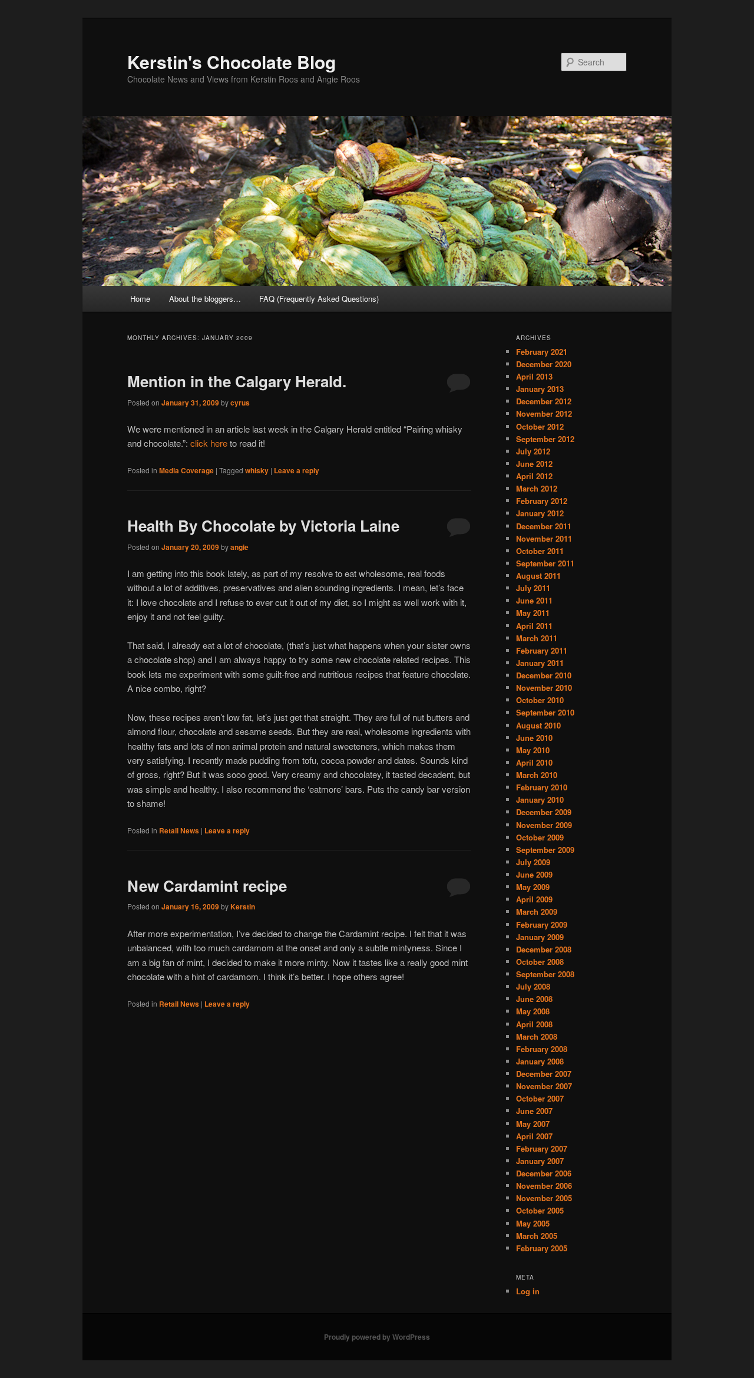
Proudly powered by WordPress (377, 1336)
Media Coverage (186, 470)
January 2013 (540, 388)
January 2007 (540, 1160)
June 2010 (534, 737)
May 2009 (533, 886)
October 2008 (540, 961)
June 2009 (534, 874)
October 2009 (540, 837)
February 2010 (541, 787)
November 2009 (544, 824)
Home (140, 298)
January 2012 (540, 513)
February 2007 (541, 1148)
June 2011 (534, 600)
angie (239, 547)
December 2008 (543, 949)
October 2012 (540, 426)
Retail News (179, 830)
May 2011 (533, 612)
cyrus (240, 402)
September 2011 (545, 563)
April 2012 (534, 476)
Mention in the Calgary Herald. (236, 381)
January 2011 (540, 662)
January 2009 (540, 936)
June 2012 (534, 463)
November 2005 (544, 1198)
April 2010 (534, 762)
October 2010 (540, 700)
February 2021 (541, 351)
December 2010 (543, 675)
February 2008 (541, 1048)
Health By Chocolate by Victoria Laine (263, 525)
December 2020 (543, 364)
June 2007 (534, 1110)
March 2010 (536, 774)
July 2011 (533, 588)
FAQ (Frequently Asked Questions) (319, 298)
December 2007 (543, 1073)
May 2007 (533, 1123)
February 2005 (541, 1248)
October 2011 (540, 550)
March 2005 (536, 1235)
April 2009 (534, 899)
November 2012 (544, 413)
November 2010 (544, 687)
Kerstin (242, 906)
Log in (528, 1291)
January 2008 (540, 1061)
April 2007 (534, 1136)
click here (210, 443)
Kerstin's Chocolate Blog (231, 61)
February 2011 (541, 650)
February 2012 (541, 500)
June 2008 (534, 998)
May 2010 (533, 750)
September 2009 (545, 849)
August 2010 (538, 725)
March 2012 (536, 488)
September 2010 (545, 712)
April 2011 (534, 625)
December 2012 (543, 401)
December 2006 (543, 1173)
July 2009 (533, 862)
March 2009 (536, 911)
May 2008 (533, 1011)
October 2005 (540, 1210)
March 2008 (536, 1036)
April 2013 (534, 376)
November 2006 (544, 1185)
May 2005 (533, 1223)
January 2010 (540, 799)
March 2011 (536, 638)
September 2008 (545, 974)
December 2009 (543, 811)
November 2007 (544, 1086)
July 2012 (533, 451)
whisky (257, 470)
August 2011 (538, 575)
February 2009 (541, 924)
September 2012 (545, 438)
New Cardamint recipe (207, 885)
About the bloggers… (205, 298)
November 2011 (544, 538)
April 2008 (534, 1024)
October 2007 (540, 1098)
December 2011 (543, 526)
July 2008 (533, 986)
